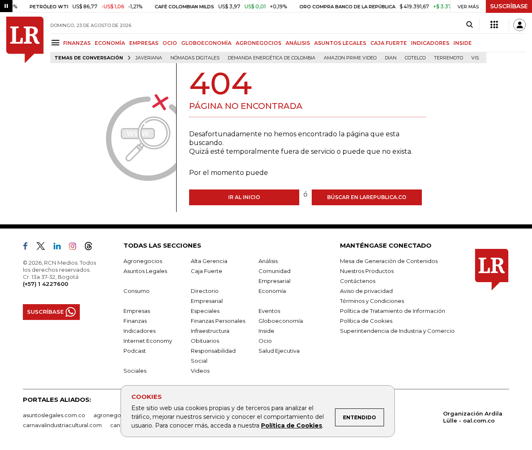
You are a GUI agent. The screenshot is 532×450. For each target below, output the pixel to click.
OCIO (170, 43)
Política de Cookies (291, 425)
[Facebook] (28, 247)
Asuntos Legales (145, 271)
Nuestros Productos (367, 271)
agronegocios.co (117, 415)
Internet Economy (147, 340)
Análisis (268, 261)
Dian (391, 58)
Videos (200, 370)
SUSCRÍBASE (509, 6)
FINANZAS (77, 43)
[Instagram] (76, 247)
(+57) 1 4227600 (45, 283)
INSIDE (462, 43)
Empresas (136, 310)
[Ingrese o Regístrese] (519, 25)
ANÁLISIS (298, 43)
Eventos (269, 310)
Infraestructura (210, 330)
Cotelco (415, 58)
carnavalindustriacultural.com (62, 425)
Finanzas (135, 320)
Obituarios (205, 340)
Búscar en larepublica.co (366, 197)
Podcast (134, 350)
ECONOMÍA (110, 43)
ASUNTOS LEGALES (340, 43)
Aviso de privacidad (366, 291)
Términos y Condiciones (372, 301)
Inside (266, 330)
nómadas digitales (194, 58)
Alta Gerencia (209, 261)
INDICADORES (430, 43)
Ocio (265, 340)
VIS (475, 58)
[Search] (469, 25)
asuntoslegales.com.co (54, 415)
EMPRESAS (143, 43)
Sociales (134, 370)
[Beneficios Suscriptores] (494, 25)
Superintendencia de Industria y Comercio (397, 330)
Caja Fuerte (206, 271)
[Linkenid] (60, 247)
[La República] (25, 40)
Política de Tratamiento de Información (392, 310)
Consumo (136, 291)
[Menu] (56, 42)
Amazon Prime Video (350, 58)
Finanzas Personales (218, 320)
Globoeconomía (281, 320)
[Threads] (91, 247)
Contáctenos (357, 281)
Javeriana (148, 58)
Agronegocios (142, 261)
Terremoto (448, 58)
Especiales (205, 310)
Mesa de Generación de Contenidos (389, 261)
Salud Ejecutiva (279, 350)
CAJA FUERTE (388, 43)
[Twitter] (44, 247)
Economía (272, 291)
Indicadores (139, 330)
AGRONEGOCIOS (258, 43)
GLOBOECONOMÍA (206, 43)
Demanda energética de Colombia (271, 58)
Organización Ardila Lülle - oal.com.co (472, 417)
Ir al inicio (244, 197)
